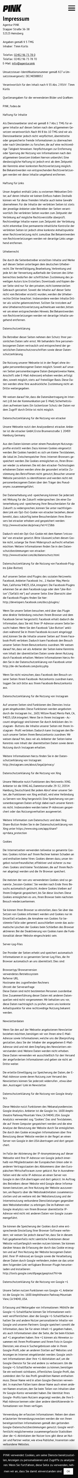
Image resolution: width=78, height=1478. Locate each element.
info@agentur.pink (23, 63)
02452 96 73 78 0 (24, 55)
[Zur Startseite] (12, 11)
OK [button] (68, 1471)
